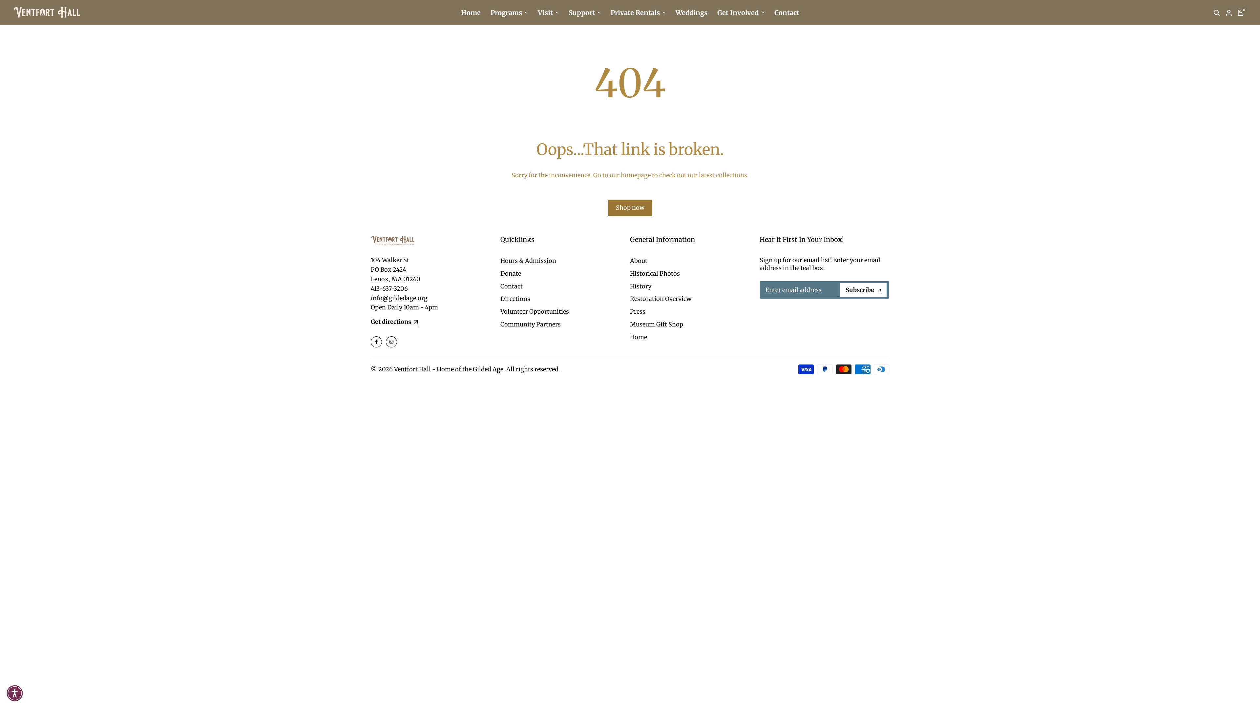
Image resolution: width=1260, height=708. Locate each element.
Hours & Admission (528, 261)
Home (638, 337)
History (640, 286)
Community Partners (530, 324)
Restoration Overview (660, 299)
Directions (515, 299)
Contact (511, 286)
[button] (15, 693)
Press (637, 311)
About (638, 261)
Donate (510, 273)
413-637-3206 (389, 288)
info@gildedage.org (399, 298)
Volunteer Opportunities (534, 311)
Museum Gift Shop (656, 324)
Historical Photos (655, 273)
